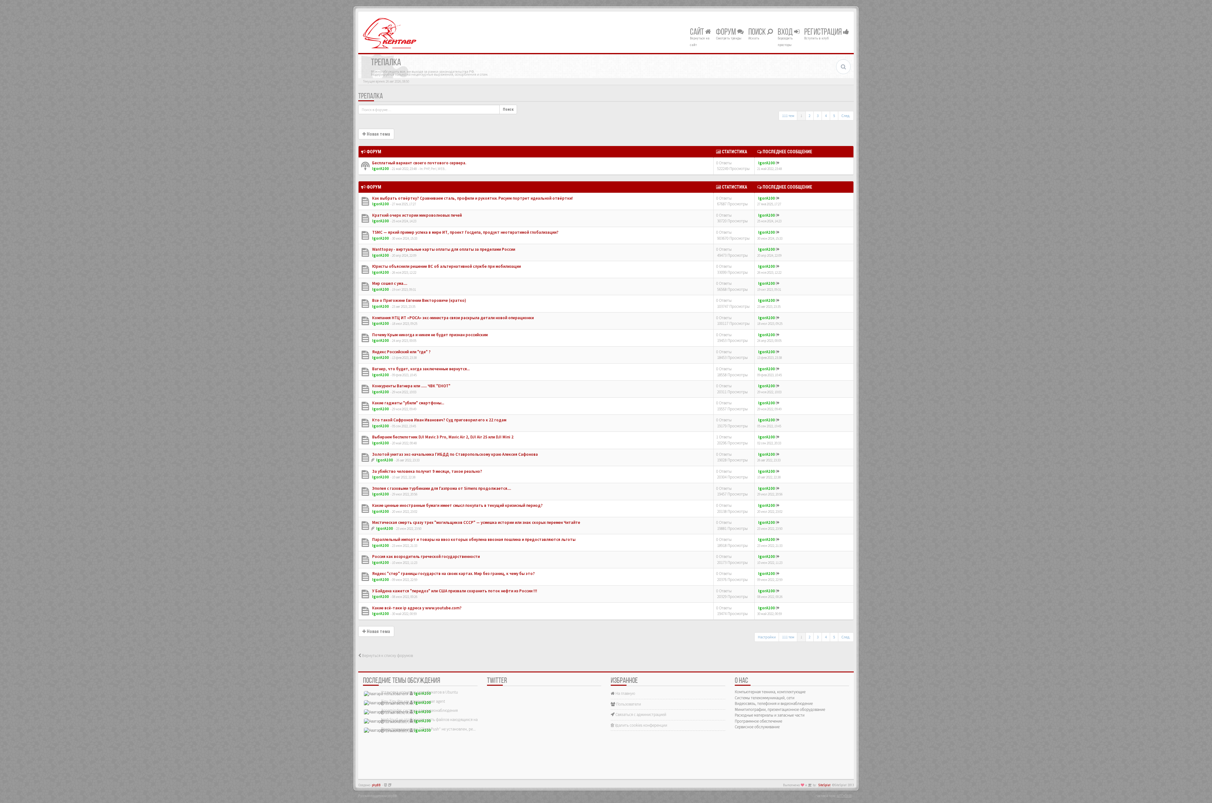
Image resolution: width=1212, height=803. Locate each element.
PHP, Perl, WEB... (435, 169)
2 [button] (810, 115)
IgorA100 (380, 168)
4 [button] (826, 115)
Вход (786, 32)
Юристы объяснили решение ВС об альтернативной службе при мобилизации (446, 266)
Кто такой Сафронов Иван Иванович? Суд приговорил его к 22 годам (438, 420)
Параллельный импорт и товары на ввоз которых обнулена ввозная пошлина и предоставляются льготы (473, 539)
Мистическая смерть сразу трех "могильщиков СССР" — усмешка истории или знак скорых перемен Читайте (475, 522)
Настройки (767, 637)
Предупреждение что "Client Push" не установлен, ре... (428, 729)
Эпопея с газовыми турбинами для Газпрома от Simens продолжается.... (441, 488)
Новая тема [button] (378, 134)
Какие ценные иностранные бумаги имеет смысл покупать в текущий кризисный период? (457, 505)
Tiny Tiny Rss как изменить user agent (413, 701)
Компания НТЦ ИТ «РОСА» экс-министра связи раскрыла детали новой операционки (452, 317)
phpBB (376, 785)
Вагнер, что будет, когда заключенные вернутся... (420, 369)
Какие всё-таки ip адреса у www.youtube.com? (416, 608)
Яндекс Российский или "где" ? (401, 352)
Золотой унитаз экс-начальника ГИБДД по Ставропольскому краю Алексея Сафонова (454, 454)
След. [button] (845, 115)
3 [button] (818, 115)
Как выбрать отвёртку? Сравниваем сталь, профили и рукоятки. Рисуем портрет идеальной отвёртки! (472, 198)
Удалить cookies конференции (640, 725)
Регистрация (823, 32)
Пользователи (628, 704)
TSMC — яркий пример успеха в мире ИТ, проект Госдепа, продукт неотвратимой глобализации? (464, 232)
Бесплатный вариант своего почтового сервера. (418, 163)
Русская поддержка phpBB (377, 796)
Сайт (697, 32)
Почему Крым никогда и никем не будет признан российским (429, 334)
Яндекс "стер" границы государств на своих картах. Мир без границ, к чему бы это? (453, 573)
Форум (726, 32)
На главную (625, 693)
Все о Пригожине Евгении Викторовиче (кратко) (418, 300)
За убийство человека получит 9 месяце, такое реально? (426, 471)
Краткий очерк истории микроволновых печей (416, 215)
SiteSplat (824, 785)
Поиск (757, 32)
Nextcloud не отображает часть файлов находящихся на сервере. (437, 719)
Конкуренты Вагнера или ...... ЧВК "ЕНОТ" (410, 386)
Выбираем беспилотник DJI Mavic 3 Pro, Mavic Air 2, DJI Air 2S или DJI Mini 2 (442, 437)
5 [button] (834, 115)
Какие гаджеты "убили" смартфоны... (407, 403)
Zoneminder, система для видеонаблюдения (419, 710)
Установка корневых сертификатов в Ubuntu (419, 692)
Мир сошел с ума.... (389, 283)
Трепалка (370, 96)
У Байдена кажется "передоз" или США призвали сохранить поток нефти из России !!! (454, 591)
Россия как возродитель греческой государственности (425, 556)
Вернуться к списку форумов (387, 655)
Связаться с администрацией (640, 714)
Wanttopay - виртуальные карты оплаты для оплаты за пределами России (443, 249)
